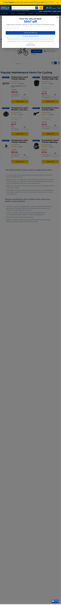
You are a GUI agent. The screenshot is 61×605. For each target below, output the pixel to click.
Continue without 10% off (30, 36)
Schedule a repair (56, 11)
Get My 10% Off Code (30, 33)
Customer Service (47, 11)
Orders (40, 11)
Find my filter (49, 2)
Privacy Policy (30, 45)
